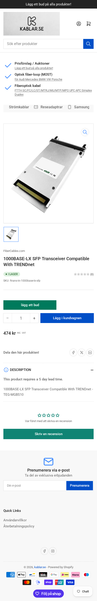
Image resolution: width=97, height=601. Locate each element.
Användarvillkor (15, 520)
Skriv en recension (48, 434)
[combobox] (48, 44)
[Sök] (88, 44)
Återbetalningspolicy (18, 526)
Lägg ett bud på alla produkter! (48, 4)
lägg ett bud (30, 306)
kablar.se (40, 567)
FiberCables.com (14, 251)
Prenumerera (79, 486)
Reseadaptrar (51, 107)
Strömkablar (18, 107)
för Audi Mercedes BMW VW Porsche (38, 79)
